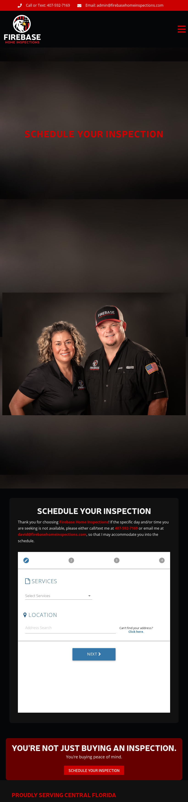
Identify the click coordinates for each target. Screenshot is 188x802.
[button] (122, 29)
